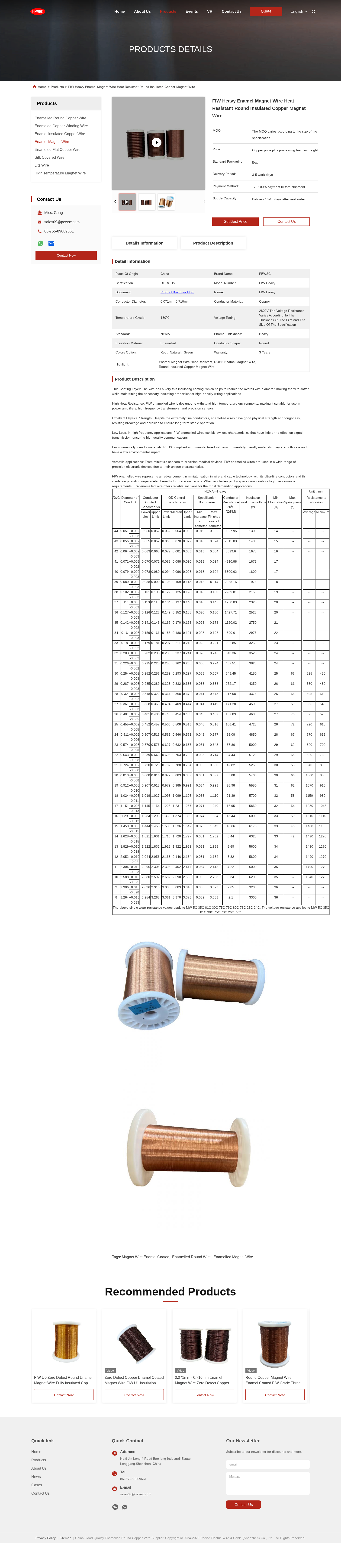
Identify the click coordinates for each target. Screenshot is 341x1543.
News (36, 1477)
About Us (142, 11)
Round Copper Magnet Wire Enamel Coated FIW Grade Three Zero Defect (273, 1381)
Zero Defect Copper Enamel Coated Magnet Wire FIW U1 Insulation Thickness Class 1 (134, 1381)
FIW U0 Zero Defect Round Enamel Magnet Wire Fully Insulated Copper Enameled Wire (63, 1381)
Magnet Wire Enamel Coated (145, 1257)
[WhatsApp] (40, 243)
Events (192, 11)
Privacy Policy (45, 1538)
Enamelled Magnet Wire (233, 1257)
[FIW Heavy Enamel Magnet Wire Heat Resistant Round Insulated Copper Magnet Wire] (158, 143)
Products (168, 11)
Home (119, 11)
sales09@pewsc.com (62, 222)
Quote (266, 11)
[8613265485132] (124, 1508)
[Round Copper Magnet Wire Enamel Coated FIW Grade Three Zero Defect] (275, 1342)
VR (209, 11)
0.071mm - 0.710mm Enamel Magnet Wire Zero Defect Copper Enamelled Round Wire (202, 1381)
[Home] (38, 12)
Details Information (145, 243)
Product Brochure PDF (177, 292)
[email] (51, 243)
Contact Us (231, 11)
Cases (36, 1485)
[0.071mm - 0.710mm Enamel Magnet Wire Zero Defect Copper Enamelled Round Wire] (204, 1342)
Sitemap (65, 1538)
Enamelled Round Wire (191, 1257)
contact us (244, 1505)
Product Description (213, 243)
